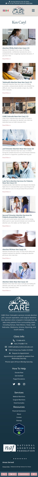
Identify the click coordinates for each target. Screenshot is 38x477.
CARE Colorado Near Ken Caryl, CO (15, 116)
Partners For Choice (26, 466)
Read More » (6, 59)
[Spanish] (7, 10)
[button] (13, 458)
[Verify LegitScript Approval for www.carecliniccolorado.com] (19, 435)
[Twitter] (14, 384)
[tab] (19, 462)
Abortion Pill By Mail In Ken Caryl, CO (15, 48)
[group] (19, 448)
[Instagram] (24, 384)
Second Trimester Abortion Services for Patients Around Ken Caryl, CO (17, 216)
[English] (4, 10)
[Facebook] (19, 384)
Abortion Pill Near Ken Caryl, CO (14, 249)
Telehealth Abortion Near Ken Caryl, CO (17, 82)
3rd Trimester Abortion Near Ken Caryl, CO (18, 149)
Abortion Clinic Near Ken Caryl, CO (15, 282)
